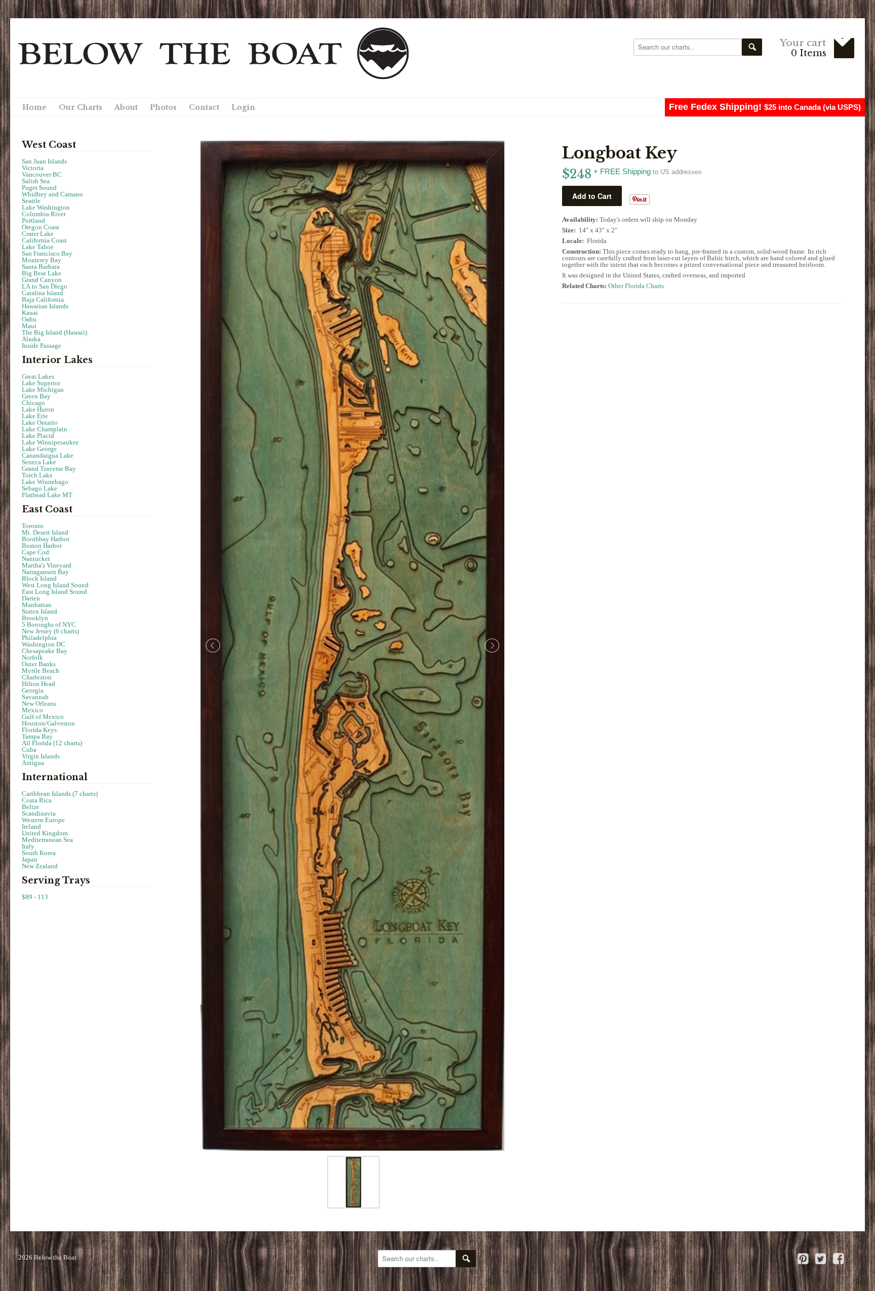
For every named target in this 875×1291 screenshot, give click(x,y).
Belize (30, 806)
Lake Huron (38, 409)
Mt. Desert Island (45, 532)
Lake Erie (35, 416)
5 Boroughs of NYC (49, 624)
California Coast (44, 240)
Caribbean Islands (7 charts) (60, 793)
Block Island (39, 578)
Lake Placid (38, 435)
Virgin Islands (41, 756)
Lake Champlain (44, 429)
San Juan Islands (44, 161)
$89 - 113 (35, 897)
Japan (29, 859)
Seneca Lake (39, 462)
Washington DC (43, 644)
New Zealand (40, 866)
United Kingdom (45, 833)
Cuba (29, 749)
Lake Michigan (43, 389)
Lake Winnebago (45, 481)
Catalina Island (42, 293)
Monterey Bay (41, 260)
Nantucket (36, 558)
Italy (28, 846)
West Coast (49, 144)
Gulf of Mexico (43, 716)
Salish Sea (36, 181)
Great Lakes (38, 376)
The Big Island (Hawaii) (54, 332)
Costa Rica (37, 800)
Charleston (37, 677)
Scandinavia (39, 813)
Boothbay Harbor (45, 539)
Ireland (31, 826)
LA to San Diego (44, 286)
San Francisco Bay (47, 253)
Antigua (33, 762)
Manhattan (37, 604)
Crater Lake (38, 233)
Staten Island (39, 611)
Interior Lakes (57, 360)
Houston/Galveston (48, 723)
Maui (29, 325)
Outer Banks (39, 664)
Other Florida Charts (636, 286)
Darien (31, 598)
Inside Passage (41, 345)
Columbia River (44, 214)
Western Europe (43, 820)
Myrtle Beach (40, 670)
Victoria (33, 168)
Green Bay (36, 396)
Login (243, 107)
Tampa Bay (37, 736)
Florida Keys (39, 730)
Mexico (32, 710)
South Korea (39, 853)
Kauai (30, 312)
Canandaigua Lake (47, 455)
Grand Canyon (42, 279)
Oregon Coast (40, 227)
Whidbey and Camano (52, 194)
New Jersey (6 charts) (50, 631)
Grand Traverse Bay (49, 468)
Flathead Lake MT (47, 495)
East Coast (47, 509)
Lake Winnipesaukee (50, 442)
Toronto (33, 525)
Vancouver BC (42, 174)
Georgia (33, 690)
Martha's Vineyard (46, 565)
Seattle (31, 200)
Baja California (43, 299)
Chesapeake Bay (44, 651)
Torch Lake (37, 475)
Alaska (31, 339)
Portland (33, 220)
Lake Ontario (40, 422)
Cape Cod (35, 552)
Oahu (29, 319)
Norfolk (32, 657)
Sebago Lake (39, 488)
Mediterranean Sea (47, 839)
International (55, 777)
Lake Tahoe (38, 247)
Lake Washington (46, 207)
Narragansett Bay (45, 572)
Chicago (33, 402)
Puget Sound (39, 187)
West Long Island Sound (55, 585)
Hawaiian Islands (45, 306)
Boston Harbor (42, 545)
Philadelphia (39, 637)
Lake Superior (41, 383)
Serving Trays (56, 880)
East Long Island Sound (54, 591)
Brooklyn (35, 618)
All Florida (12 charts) (52, 743)
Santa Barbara (41, 266)
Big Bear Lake (41, 273)
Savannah (35, 697)
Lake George (39, 449)
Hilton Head (38, 683)
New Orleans (39, 703)
